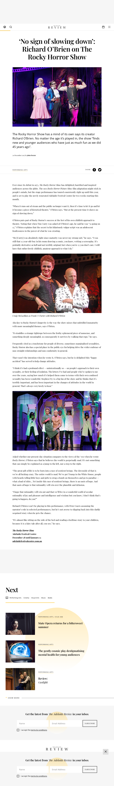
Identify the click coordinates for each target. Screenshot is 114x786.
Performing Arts (20, 170)
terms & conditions (39, 730)
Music (43, 598)
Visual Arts (35, 598)
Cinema (26, 598)
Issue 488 (59, 617)
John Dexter (31, 155)
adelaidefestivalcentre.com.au (27, 541)
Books (50, 598)
